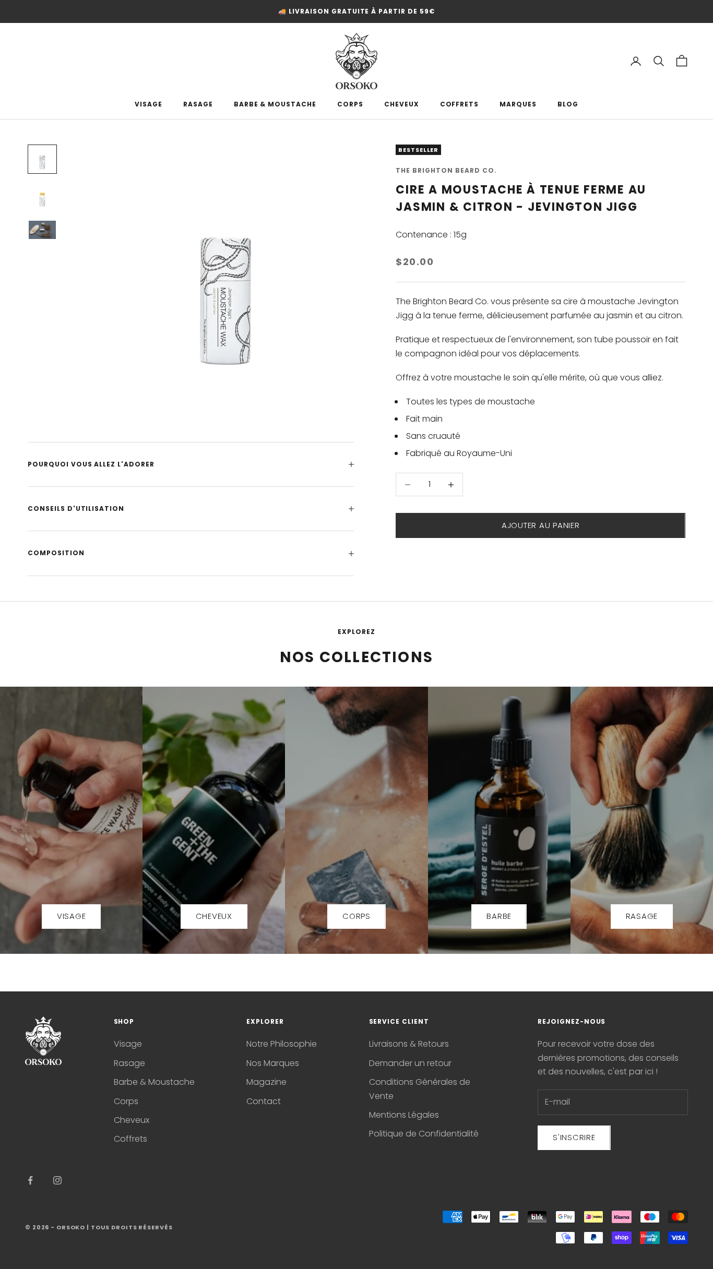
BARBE (499, 916)
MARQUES (518, 104)
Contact (263, 1101)
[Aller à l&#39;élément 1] (42, 159)
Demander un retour (410, 1063)
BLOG (567, 104)
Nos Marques (272, 1063)
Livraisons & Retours (409, 1044)
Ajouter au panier (541, 525)
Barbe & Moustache (154, 1082)
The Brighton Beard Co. (446, 170)
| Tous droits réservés (129, 1227)
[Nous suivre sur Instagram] (57, 1180)
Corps (126, 1101)
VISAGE (148, 104)
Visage (128, 1044)
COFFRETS (459, 104)
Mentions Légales (404, 1115)
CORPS (350, 104)
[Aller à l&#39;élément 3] (42, 230)
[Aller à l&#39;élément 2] (42, 196)
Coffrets (130, 1139)
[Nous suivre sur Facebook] (30, 1180)
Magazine (266, 1082)
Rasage (129, 1063)
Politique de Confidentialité (424, 1134)
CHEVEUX (401, 104)
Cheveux (131, 1120)
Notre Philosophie (281, 1044)
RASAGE (198, 104)
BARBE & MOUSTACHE (275, 104)
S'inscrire (574, 1137)
